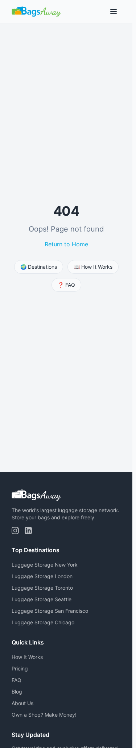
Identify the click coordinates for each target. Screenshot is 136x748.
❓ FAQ (66, 285)
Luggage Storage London (42, 576)
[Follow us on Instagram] (15, 530)
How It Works (27, 657)
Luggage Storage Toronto (42, 588)
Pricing (20, 668)
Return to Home (66, 244)
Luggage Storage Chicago (43, 622)
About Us (22, 703)
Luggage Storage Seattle (41, 599)
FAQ (16, 680)
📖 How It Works (93, 267)
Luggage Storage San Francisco (50, 611)
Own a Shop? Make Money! (44, 715)
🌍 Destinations (38, 267)
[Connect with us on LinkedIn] (28, 530)
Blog (17, 691)
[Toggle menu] (113, 11)
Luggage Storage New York (45, 565)
